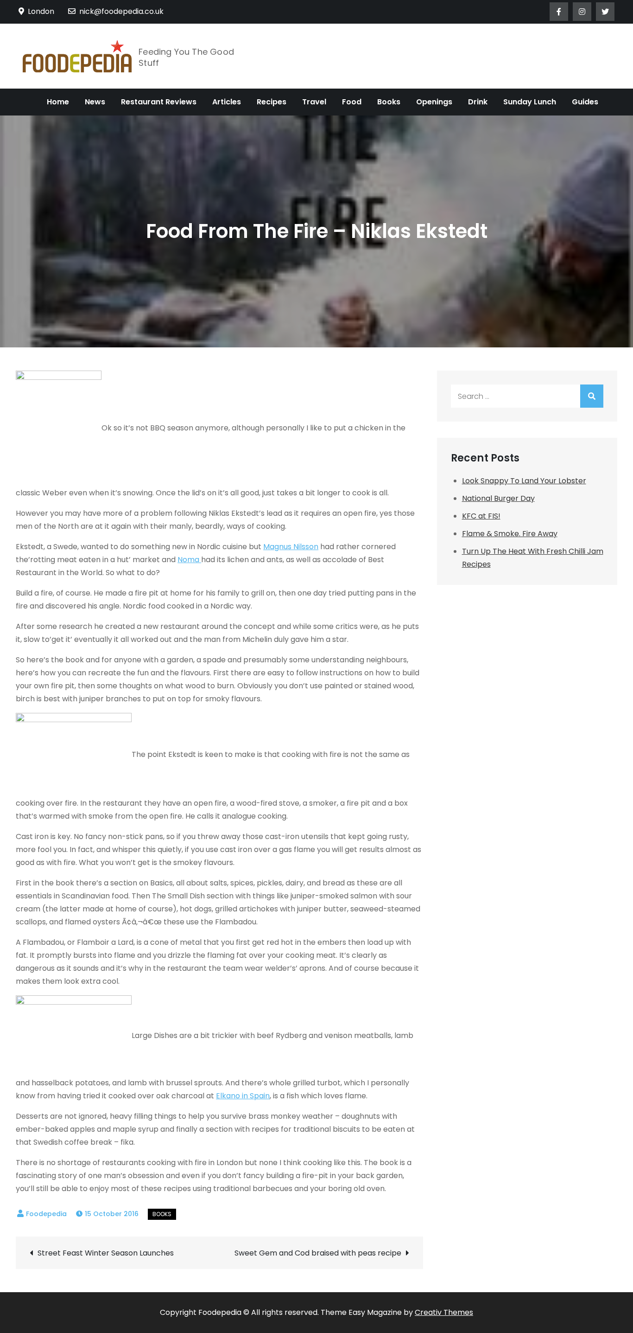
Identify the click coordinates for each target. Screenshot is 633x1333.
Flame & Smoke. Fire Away (509, 533)
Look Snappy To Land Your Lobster (524, 480)
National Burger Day (498, 498)
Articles (226, 101)
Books (388, 101)
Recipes (271, 101)
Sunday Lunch (529, 101)
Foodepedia (46, 1213)
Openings (434, 101)
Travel (314, 101)
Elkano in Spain (243, 1095)
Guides (585, 101)
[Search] (591, 396)
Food (351, 101)
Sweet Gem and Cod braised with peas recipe (317, 1253)
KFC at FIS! (481, 516)
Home (58, 101)
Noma (189, 559)
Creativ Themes (444, 1312)
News (95, 101)
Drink (477, 101)
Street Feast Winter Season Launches (106, 1253)
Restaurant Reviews (158, 101)
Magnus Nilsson (290, 546)
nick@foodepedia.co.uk (121, 11)
